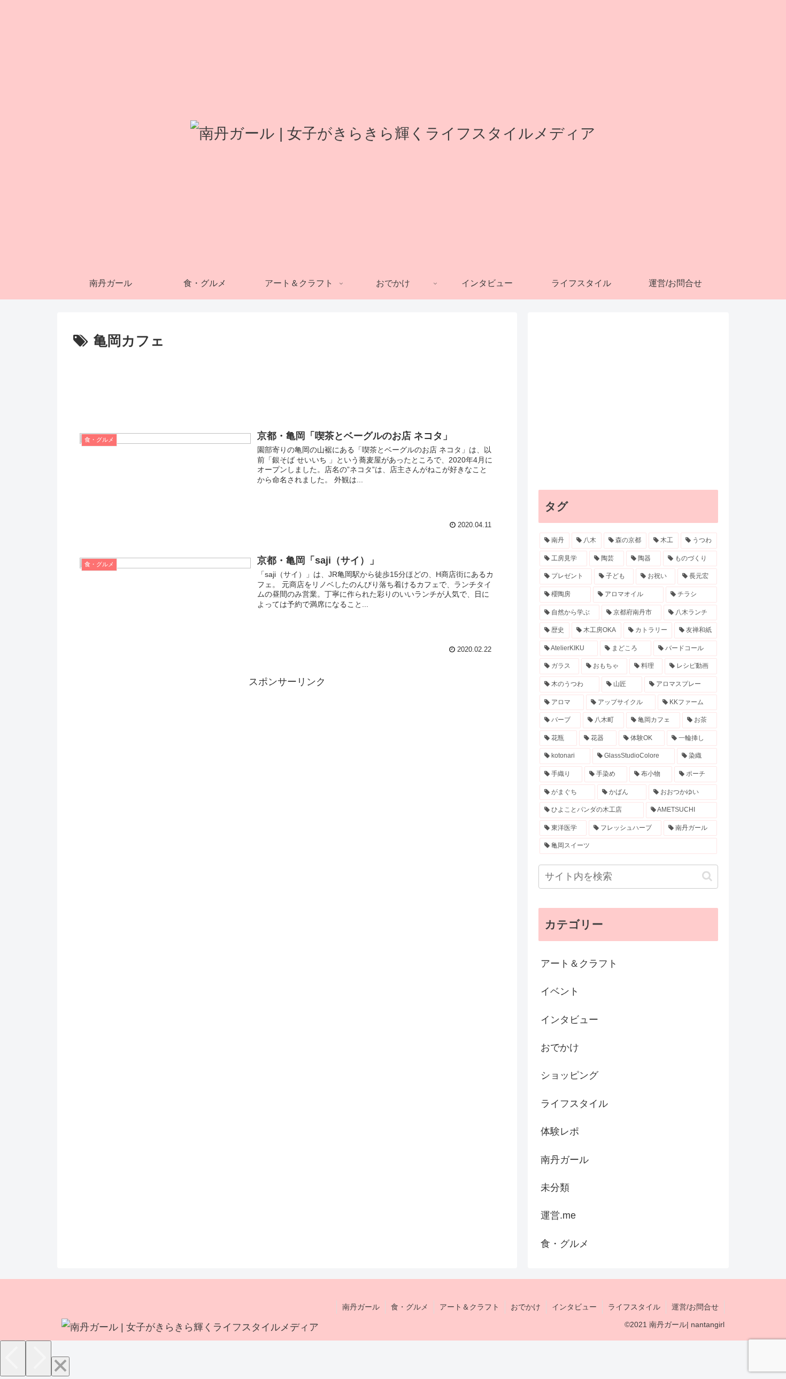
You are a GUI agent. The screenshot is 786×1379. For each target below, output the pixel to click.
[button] (707, 876)
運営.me (558, 1215)
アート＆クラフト (579, 963)
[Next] (38, 1358)
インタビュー (569, 1019)
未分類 (555, 1187)
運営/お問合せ (695, 1307)
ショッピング (569, 1075)
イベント (560, 991)
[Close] (60, 1366)
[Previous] (13, 1358)
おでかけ (560, 1047)
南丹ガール (565, 1159)
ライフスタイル (574, 1103)
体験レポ (560, 1131)
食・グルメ (565, 1243)
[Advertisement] (287, 383)
